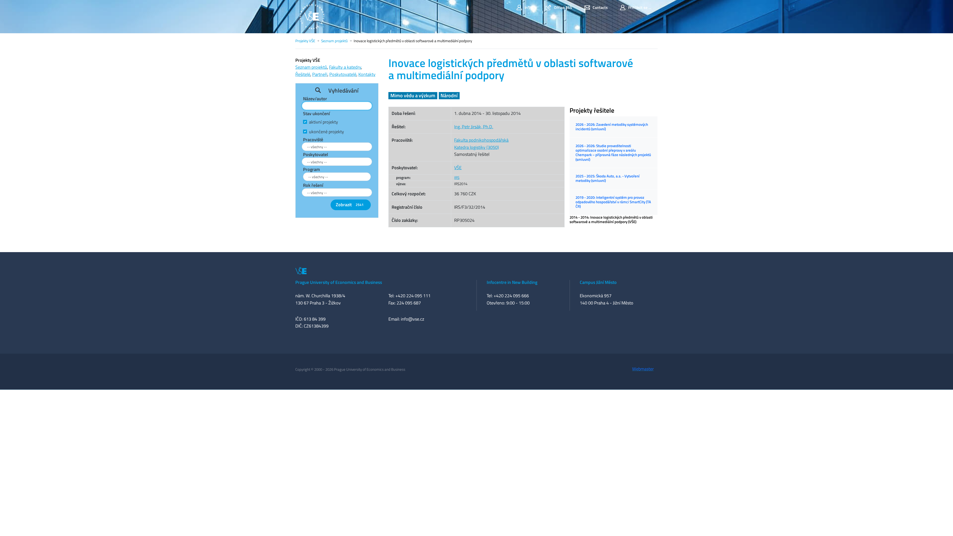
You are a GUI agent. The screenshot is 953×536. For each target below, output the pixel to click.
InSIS (529, 7)
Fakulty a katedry (345, 67)
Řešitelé (302, 74)
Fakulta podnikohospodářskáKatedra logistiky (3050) (481, 144)
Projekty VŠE (305, 41)
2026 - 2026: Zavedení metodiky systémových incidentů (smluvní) (612, 127)
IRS (456, 177)
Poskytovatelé (342, 74)
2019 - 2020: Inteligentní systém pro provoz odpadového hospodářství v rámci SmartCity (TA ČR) (613, 202)
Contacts (600, 7)
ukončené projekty (326, 131)
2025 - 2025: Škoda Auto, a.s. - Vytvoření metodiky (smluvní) (608, 178)
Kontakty (366, 74)
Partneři (319, 74)
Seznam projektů (334, 41)
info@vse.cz (412, 319)
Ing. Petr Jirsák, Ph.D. (473, 126)
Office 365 (563, 7)
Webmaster (643, 369)
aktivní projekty (323, 122)
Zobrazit (350, 204)
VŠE (458, 167)
